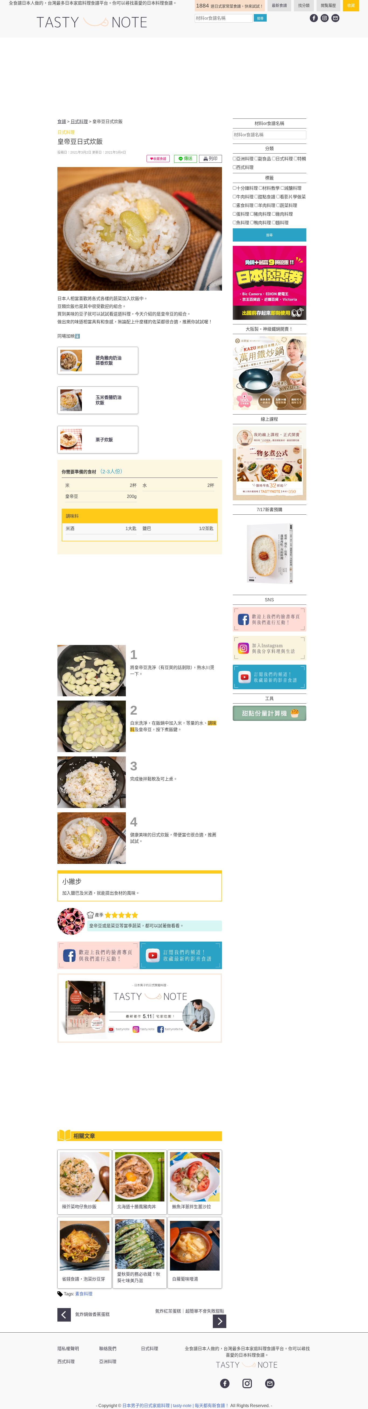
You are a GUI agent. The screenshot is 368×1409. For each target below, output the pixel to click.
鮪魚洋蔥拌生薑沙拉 (191, 1206)
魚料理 (242, 222)
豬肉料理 (262, 214)
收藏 (351, 5)
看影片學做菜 (293, 197)
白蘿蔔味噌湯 (185, 1279)
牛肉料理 (245, 197)
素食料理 (83, 1294)
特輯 (301, 159)
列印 (212, 158)
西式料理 (245, 167)
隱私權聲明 (68, 1348)
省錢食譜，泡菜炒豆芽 (83, 1279)
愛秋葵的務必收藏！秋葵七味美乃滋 (138, 1277)
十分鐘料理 (247, 188)
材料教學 (271, 188)
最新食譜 (279, 5)
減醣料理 (292, 188)
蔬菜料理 (288, 205)
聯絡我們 (107, 1348)
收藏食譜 (159, 159)
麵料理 (282, 222)
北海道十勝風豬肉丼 (136, 1206)
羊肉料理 (266, 205)
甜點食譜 (266, 197)
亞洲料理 (245, 159)
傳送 (187, 158)
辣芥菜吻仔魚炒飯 (79, 1206)
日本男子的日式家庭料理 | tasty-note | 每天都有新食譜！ (176, 1405)
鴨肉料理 (262, 222)
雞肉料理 (284, 214)
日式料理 (284, 159)
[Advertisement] (184, 78)
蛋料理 (242, 214)
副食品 (264, 159)
